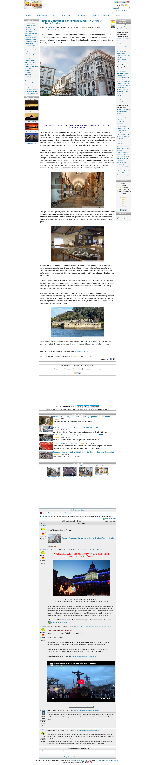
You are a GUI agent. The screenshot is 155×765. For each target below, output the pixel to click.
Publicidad (115, 760)
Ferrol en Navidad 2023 (59, 622)
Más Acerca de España (123, 29)
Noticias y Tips (65, 15)
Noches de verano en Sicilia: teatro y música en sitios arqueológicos (31, 91)
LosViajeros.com (81, 760)
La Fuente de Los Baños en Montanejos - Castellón (123, 118)
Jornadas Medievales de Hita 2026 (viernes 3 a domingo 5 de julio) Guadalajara (83, 452)
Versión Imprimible (123, 218)
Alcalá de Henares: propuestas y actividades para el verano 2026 (78, 435)
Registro (117, 2)
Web (116, 15)
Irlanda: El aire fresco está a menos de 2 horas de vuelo (31, 68)
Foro (119, 11)
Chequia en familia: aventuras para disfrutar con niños (31, 27)
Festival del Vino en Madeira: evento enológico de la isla (31, 85)
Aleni (43, 730)
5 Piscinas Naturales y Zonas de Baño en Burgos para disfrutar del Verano (81, 417)
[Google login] (128, 2)
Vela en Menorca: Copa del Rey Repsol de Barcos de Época (31, 62)
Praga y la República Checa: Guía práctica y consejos (123, 41)
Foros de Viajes (40, 15)
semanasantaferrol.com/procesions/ (84, 656)
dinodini (42, 710)
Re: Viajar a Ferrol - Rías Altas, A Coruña (86, 526)
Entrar (123, 2)
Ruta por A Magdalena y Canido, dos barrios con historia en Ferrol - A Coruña (87, 538)
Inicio (28, 15)
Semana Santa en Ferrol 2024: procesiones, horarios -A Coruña (93, 626)
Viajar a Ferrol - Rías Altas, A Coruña (62, 513)
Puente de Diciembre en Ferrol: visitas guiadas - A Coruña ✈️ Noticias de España (71, 22)
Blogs (53, 15)
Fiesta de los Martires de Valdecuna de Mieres (123, 111)
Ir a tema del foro (110, 518)
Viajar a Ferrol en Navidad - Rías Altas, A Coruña (88, 549)
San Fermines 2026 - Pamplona (65, 443)
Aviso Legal (99, 760)
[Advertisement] (77, 4)
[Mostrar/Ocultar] (38, 19)
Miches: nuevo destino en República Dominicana (31, 33)
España (57, 30)
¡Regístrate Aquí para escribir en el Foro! (77, 757)
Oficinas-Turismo (51, 27)
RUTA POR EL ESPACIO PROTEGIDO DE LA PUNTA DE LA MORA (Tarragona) (123, 134)
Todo (125, 11)
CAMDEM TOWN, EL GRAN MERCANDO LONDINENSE (123, 51)
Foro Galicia (46, 516)
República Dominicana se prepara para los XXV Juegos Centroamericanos (31, 77)
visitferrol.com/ (82, 351)
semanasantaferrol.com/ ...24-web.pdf (81, 707)
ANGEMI (43, 525)
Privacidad (107, 760)
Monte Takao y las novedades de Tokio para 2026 (30, 56)
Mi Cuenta (106, 15)
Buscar (115, 8)
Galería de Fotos (81, 15)
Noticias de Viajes (46, 30)
